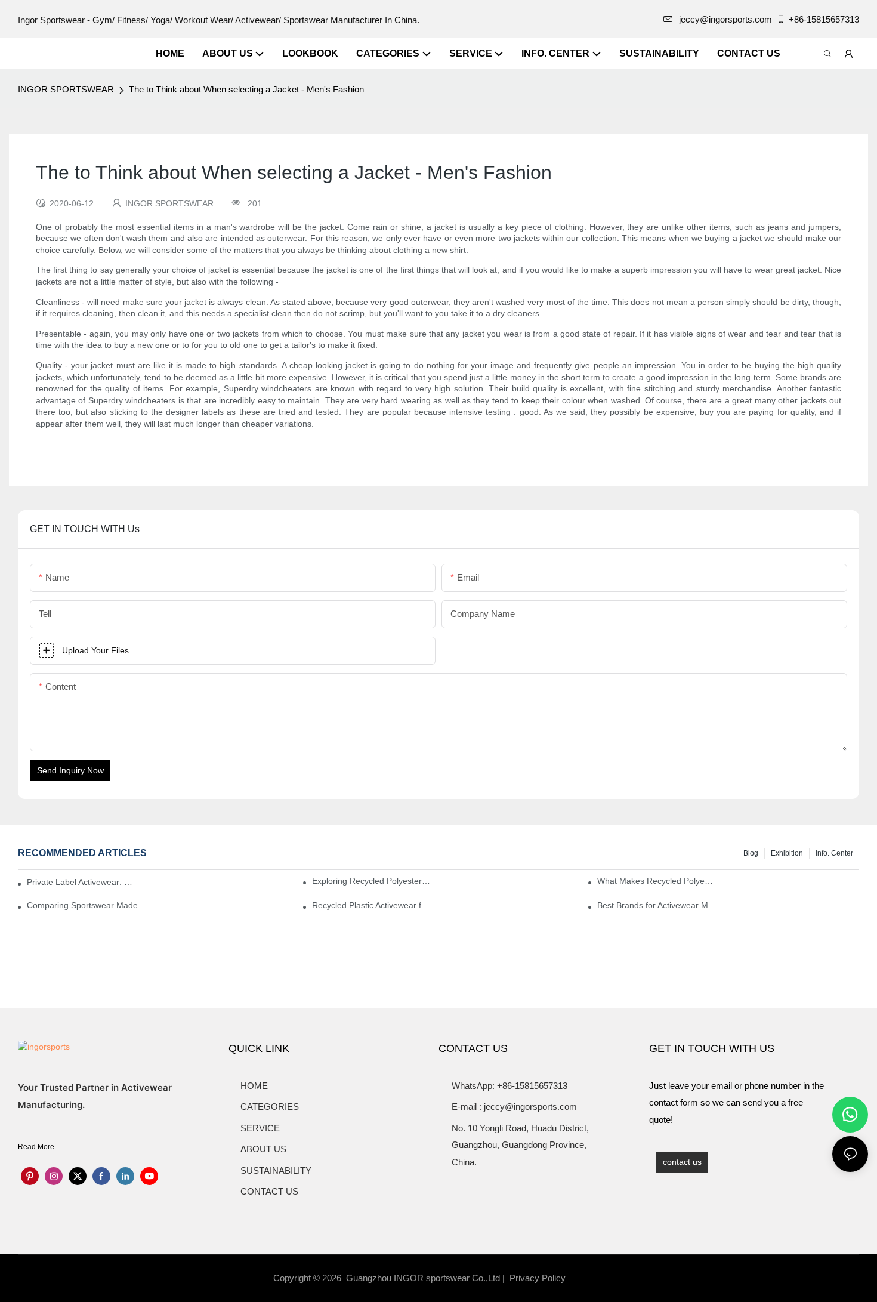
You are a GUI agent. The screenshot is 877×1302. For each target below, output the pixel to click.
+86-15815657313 (824, 19)
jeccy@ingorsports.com (725, 19)
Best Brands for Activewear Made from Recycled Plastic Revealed (657, 905)
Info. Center (834, 853)
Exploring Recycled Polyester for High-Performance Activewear (371, 881)
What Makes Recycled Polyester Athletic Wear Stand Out (657, 881)
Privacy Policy (537, 1278)
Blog (750, 853)
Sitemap (588, 1278)
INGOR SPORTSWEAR (66, 89)
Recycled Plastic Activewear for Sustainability (371, 905)
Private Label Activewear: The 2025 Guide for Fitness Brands (82, 882)
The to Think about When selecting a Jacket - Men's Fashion (246, 89)
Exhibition (787, 853)
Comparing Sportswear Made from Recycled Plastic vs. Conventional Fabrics (86, 905)
